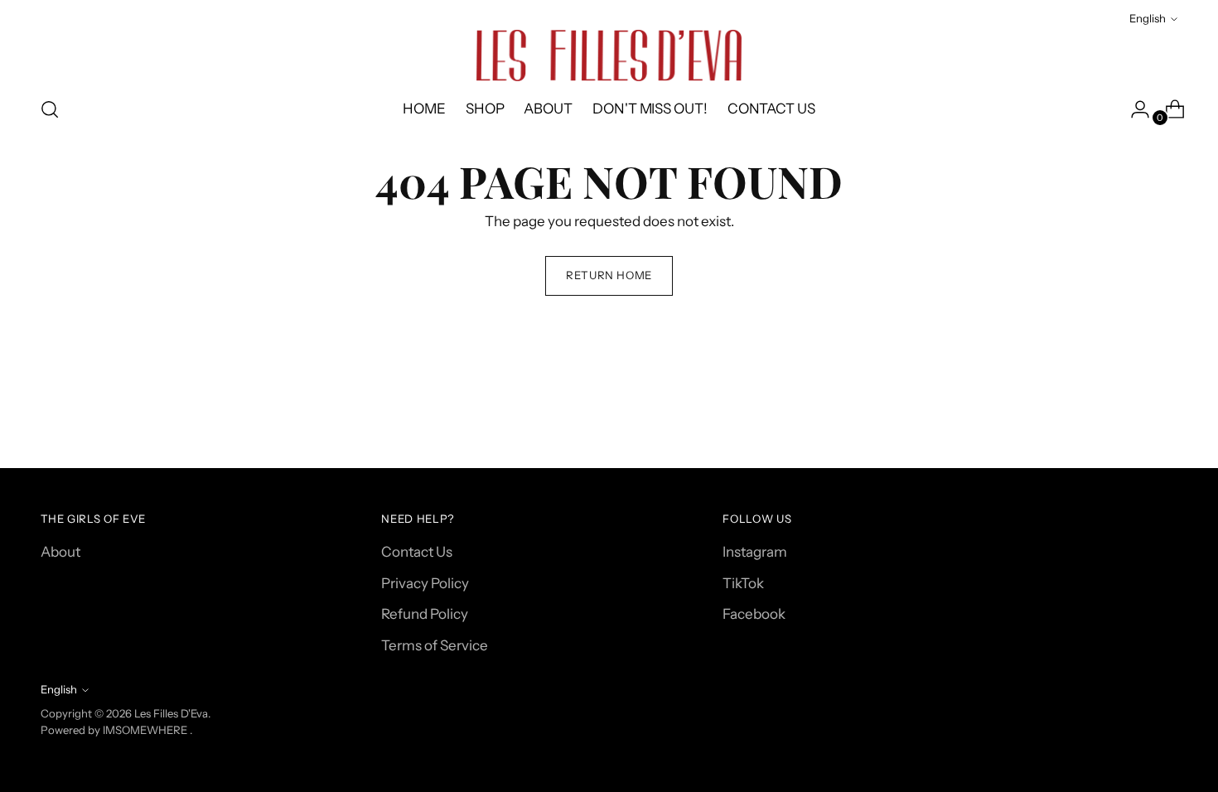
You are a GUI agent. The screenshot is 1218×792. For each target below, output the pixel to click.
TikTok (743, 583)
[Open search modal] (49, 109)
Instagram (755, 551)
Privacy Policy (425, 583)
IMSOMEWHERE (145, 729)
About (60, 551)
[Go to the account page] (1133, 109)
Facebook (754, 614)
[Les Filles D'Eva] (609, 55)
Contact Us (416, 551)
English (1147, 18)
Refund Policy (424, 614)
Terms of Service (434, 645)
